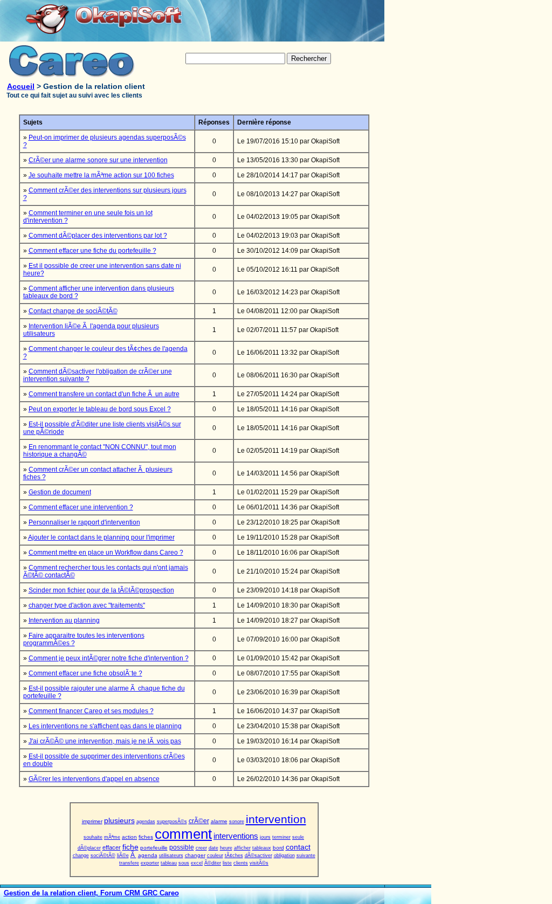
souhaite (93, 837)
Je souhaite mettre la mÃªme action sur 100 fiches (101, 175)
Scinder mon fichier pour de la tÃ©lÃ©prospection (101, 590)
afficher (242, 848)
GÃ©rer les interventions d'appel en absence (94, 779)
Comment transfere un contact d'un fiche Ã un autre (104, 394)
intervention (276, 819)
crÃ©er (199, 821)
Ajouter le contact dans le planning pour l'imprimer (101, 537)
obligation (284, 855)
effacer (111, 847)
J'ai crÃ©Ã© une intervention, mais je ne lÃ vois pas (105, 741)
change (81, 855)
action (129, 837)
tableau (169, 863)
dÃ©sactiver (258, 855)
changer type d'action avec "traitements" (87, 605)
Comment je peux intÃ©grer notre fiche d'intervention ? (109, 658)
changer (195, 855)
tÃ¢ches (234, 855)
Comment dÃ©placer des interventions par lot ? (98, 235)
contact (298, 847)
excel (197, 863)
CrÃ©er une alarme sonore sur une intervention (98, 160)
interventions (235, 835)
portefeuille (154, 848)
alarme (219, 821)
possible (181, 847)
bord (278, 848)
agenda (147, 855)
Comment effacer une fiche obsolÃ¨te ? (85, 673)
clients (240, 863)
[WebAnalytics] (409, 900)
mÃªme (112, 837)
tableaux (261, 848)
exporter (150, 863)
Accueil (20, 86)
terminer (281, 837)
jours (265, 837)
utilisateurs (171, 855)
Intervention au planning (64, 620)
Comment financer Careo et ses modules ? (91, 711)
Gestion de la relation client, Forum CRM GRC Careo (91, 893)
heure (226, 848)
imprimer (92, 821)
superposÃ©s (172, 821)
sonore (236, 821)
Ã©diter (212, 863)
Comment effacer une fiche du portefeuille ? (92, 250)
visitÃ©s (259, 863)
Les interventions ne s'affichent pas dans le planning (105, 726)
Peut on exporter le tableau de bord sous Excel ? (100, 409)
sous (183, 863)
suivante (305, 855)
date (213, 848)
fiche (130, 847)
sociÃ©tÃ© (103, 855)
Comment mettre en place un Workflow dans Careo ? (106, 552)
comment (183, 834)
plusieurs (119, 820)
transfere (129, 863)
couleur (215, 855)
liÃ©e (123, 855)
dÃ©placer (89, 848)
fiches (146, 837)
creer (201, 848)
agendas (145, 821)
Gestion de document (60, 492)
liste (227, 863)
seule (298, 837)
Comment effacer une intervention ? (81, 507)
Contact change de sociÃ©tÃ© (73, 311)
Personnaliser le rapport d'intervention (84, 522)
